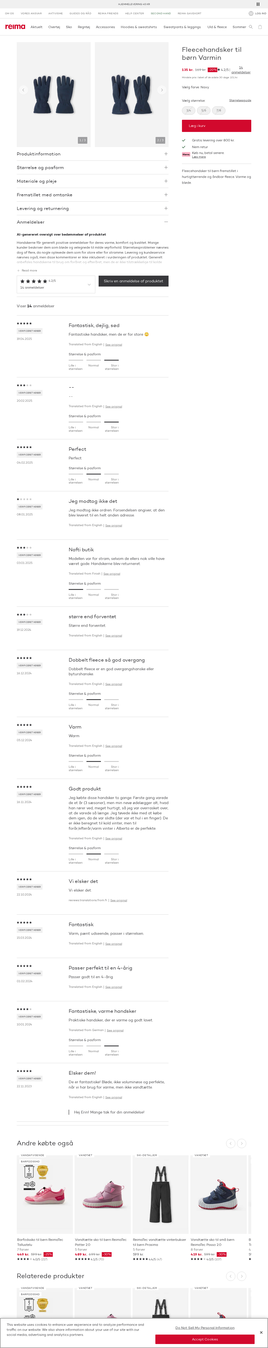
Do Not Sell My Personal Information (204, 1328)
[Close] (261, 1332)
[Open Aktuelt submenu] (44, 27)
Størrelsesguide (240, 100)
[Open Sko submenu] (73, 27)
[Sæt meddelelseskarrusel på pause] (258, 4)
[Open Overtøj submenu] (61, 27)
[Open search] (250, 26)
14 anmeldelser (241, 69)
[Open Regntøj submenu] (91, 27)
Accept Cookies (205, 1339)
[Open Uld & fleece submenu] (228, 27)
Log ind (260, 13)
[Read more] (93, 261)
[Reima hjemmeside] (15, 27)
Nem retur (134, 4)
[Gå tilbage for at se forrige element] (23, 90)
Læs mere (199, 157)
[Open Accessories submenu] (116, 27)
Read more (29, 270)
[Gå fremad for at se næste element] (161, 90)
